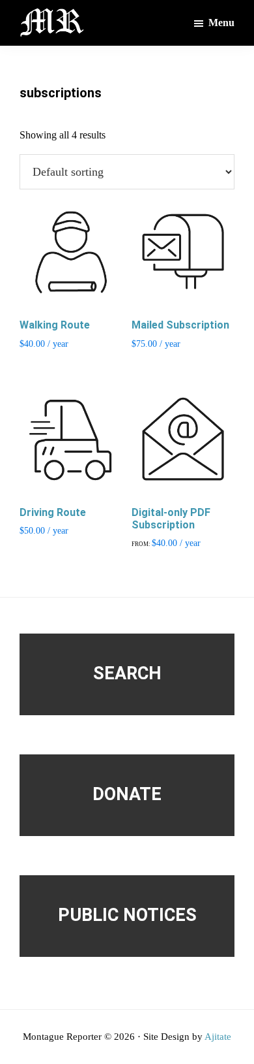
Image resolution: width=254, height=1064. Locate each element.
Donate (127, 794)
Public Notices (127, 915)
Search (127, 673)
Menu (221, 22)
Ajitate (218, 1036)
